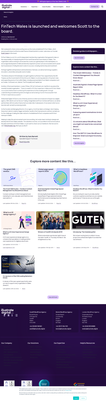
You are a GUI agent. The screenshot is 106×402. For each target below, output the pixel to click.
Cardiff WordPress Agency (38, 312)
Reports (24, 203)
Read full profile (24, 142)
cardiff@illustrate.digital (37, 329)
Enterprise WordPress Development (63, 358)
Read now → (77, 80)
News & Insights (58, 7)
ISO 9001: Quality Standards (13, 357)
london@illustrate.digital (90, 329)
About (68, 7)
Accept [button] (76, 398)
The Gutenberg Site (89, 357)
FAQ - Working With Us (11, 352)
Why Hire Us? (8, 349)
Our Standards (8, 355)
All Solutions (34, 357)
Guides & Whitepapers (90, 355)
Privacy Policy (68, 390)
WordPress (95, 203)
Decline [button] (83, 398)
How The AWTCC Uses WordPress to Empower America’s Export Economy (87, 134)
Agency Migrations (36, 347)
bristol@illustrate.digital (63, 329)
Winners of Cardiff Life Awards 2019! (50, 232)
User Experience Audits (63, 347)
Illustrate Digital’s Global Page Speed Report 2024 (87, 85)
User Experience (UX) (9, 247)
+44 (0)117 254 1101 (62, 326)
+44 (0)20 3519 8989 (88, 326)
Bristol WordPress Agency (64, 312)
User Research (61, 352)
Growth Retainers (36, 349)
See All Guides (79, 58)
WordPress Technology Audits (66, 355)
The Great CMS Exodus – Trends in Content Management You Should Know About (86, 75)
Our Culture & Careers (11, 363)
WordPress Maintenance (64, 362)
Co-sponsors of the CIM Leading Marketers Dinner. (17, 277)
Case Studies (46, 7)
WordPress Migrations (37, 355)
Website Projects (35, 352)
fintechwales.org (9, 126)
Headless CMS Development (65, 367)
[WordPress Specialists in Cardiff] (7, 6)
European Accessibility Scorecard (93, 347)
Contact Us (94, 6)
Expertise (34, 7)
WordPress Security (62, 365)
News (5, 17)
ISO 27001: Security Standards (13, 360)
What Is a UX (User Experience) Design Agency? (85, 104)
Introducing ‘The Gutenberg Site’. (84, 232)
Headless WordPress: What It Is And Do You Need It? (87, 95)
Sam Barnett (11, 37)
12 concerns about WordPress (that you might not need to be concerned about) (87, 124)
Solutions (24, 7)
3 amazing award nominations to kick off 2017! (87, 113)
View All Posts (53, 297)
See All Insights (79, 143)
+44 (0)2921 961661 (36, 326)
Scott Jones (5, 53)
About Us (7, 347)
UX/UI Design (60, 349)
